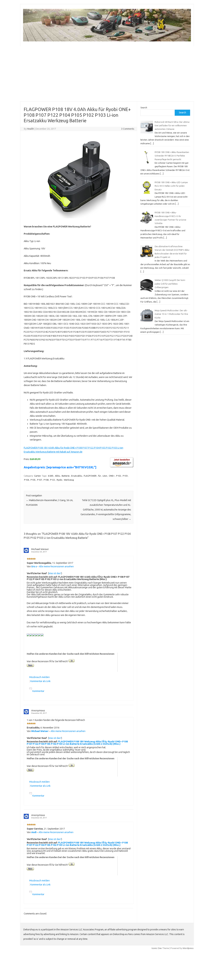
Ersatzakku (76, 476)
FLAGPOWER (90, 476)
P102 (118, 476)
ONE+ (112, 476)
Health (30, 128)
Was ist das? (55, 573)
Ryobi (59, 480)
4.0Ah (50, 476)
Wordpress (188, 948)
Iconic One (157, 948)
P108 (46, 480)
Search (143, 107)
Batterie (66, 476)
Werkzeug (69, 480)
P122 (52, 480)
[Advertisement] (107, 73)
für (99, 476)
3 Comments (127, 128)
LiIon (105, 476)
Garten (37, 476)
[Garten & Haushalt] (107, 40)
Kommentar (38, 691)
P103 (125, 476)
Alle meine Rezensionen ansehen (56, 566)
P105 (33, 480)
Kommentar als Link (40, 681)
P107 (39, 480)
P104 (26, 480)
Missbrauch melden (39, 677)
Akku (57, 476)
